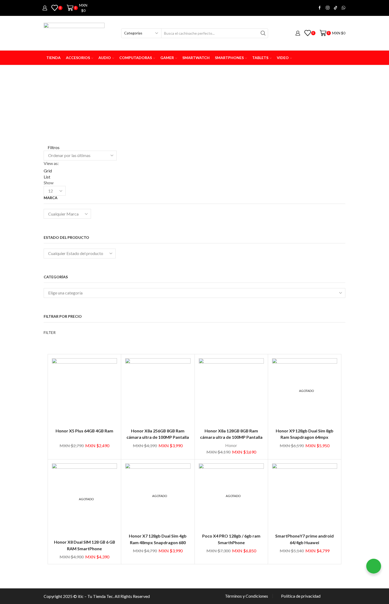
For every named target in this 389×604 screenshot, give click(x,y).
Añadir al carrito (84, 392)
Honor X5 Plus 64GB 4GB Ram (84, 430)
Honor (231, 445)
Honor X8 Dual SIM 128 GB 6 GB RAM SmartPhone (84, 545)
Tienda (53, 57)
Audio (104, 57)
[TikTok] (335, 8)
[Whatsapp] (343, 8)
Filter (50, 332)
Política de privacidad (300, 596)
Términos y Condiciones (246, 596)
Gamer (167, 57)
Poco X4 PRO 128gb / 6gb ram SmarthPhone (231, 539)
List (47, 176)
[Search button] (263, 33)
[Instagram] (327, 8)
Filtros (53, 147)
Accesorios (78, 57)
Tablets (260, 57)
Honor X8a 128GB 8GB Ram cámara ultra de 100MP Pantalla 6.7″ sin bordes (231, 437)
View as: (51, 163)
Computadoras (135, 57)
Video (283, 57)
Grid (48, 170)
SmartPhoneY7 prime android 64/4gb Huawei (304, 539)
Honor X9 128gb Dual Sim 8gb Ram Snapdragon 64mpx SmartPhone (304, 437)
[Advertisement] (194, 105)
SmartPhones (229, 57)
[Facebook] (320, 8)
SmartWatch (196, 57)
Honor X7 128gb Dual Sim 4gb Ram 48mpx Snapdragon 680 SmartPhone (158, 542)
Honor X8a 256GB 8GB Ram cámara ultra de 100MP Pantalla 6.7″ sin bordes (157, 437)
